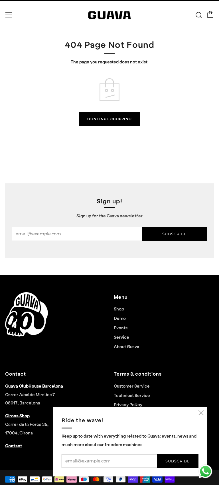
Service (121, 337)
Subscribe (174, 234)
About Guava (126, 346)
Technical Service (132, 395)
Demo (120, 318)
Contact (13, 445)
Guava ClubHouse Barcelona (34, 385)
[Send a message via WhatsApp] (205, 471)
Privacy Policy (128, 404)
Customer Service (132, 385)
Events (120, 327)
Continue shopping (109, 119)
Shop (119, 308)
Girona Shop (17, 415)
